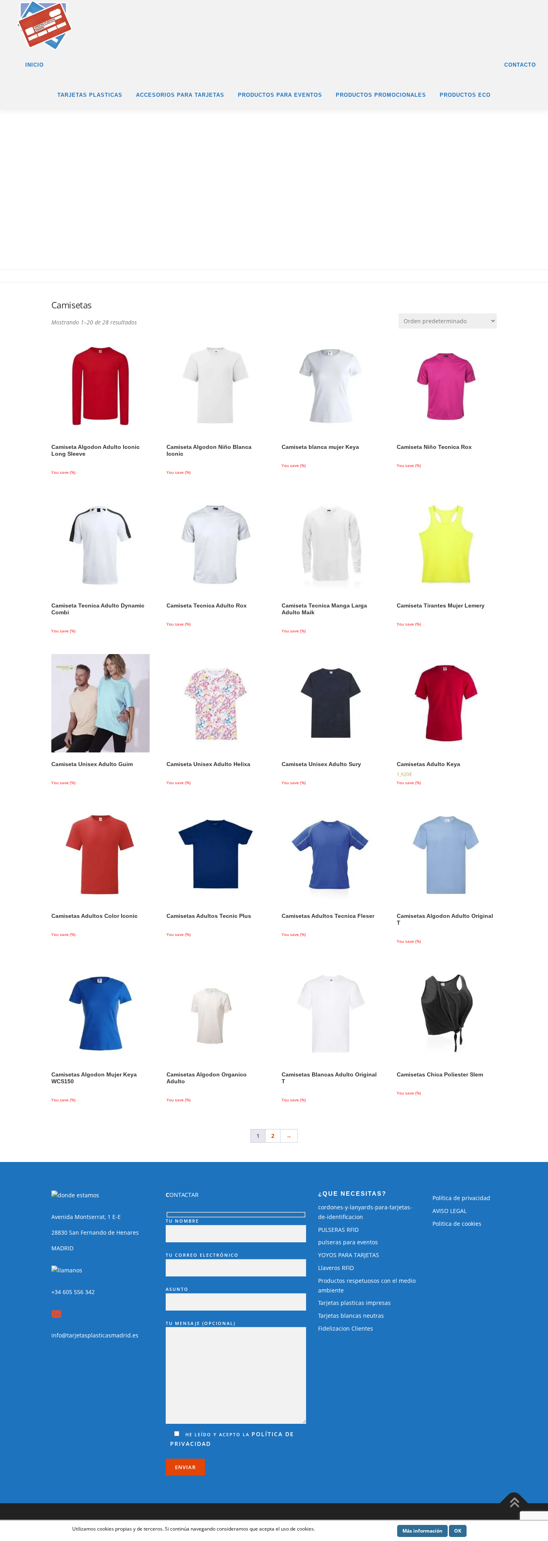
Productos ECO (465, 95)
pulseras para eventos (348, 1242)
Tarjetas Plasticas (89, 95)
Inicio (34, 65)
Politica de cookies (456, 1223)
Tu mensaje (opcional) (200, 1323)
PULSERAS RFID (338, 1229)
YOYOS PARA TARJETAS (348, 1255)
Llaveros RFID (336, 1268)
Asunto (177, 1289)
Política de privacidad (461, 1198)
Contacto (520, 65)
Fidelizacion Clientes (345, 1328)
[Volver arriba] (514, 1503)
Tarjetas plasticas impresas (354, 1303)
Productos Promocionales (381, 95)
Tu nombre (182, 1221)
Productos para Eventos (280, 95)
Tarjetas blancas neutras (351, 1315)
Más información (422, 1530)
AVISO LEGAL (449, 1211)
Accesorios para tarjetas (180, 95)
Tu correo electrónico (202, 1255)
